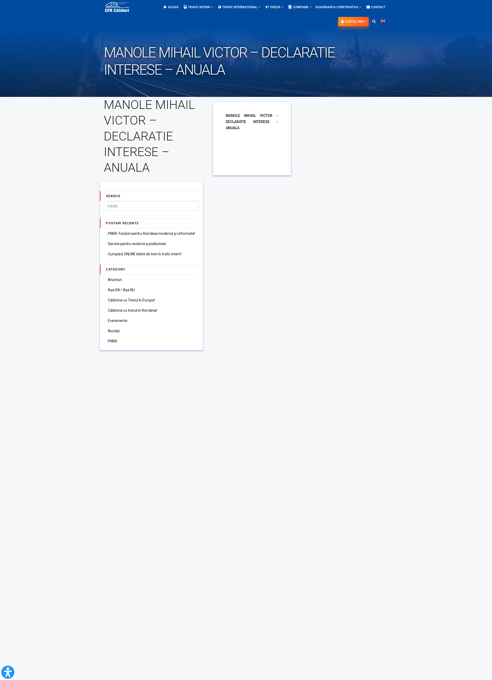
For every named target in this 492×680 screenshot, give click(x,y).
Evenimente (117, 321)
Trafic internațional (240, 7)
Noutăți (114, 331)
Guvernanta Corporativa (337, 7)
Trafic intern (199, 7)
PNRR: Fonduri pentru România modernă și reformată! (151, 233)
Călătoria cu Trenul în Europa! (131, 300)
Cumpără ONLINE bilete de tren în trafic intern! (144, 254)
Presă (275, 7)
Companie (301, 7)
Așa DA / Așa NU (121, 290)
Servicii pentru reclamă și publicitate (137, 244)
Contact (378, 7)
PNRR (112, 341)
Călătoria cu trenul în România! (132, 310)
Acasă (173, 7)
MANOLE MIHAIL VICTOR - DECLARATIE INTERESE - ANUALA (252, 122)
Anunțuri (115, 280)
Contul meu (355, 21)
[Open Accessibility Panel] (7, 672)
